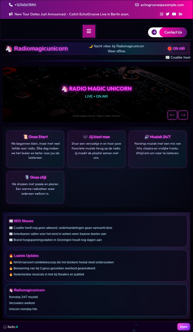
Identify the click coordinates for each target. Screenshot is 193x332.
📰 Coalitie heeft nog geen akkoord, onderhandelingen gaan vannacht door (77, 57)
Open (183, 326)
